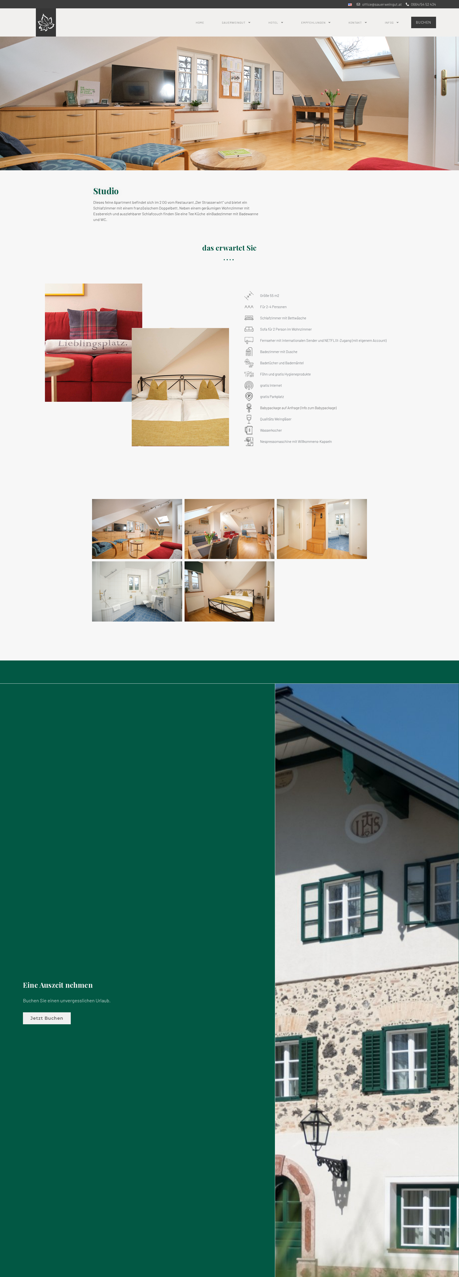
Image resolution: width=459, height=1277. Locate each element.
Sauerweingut (234, 22)
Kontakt (355, 22)
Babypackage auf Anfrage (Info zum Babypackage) (298, 408)
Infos (389, 22)
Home (200, 22)
